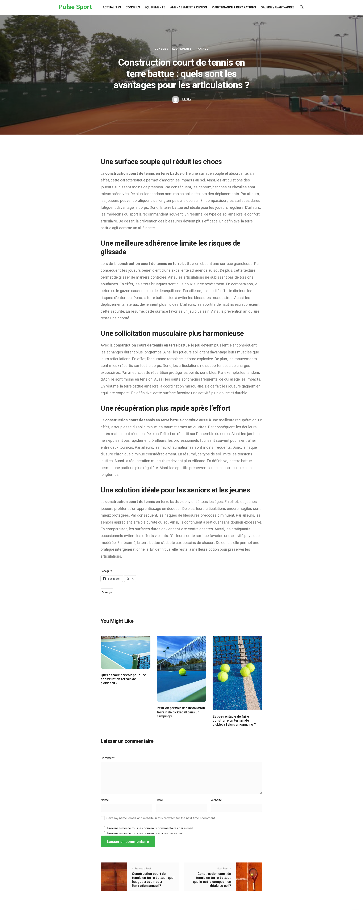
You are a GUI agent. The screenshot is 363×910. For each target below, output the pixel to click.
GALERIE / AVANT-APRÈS (278, 7)
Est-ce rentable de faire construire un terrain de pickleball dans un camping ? (234, 720)
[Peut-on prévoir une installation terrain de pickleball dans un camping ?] (181, 669)
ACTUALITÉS (112, 7)
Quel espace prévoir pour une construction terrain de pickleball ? (123, 679)
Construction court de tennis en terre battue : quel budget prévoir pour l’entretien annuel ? (153, 880)
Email (159, 800)
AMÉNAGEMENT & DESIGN (188, 7)
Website (216, 800)
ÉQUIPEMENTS (155, 7)
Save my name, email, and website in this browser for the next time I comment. (161, 818)
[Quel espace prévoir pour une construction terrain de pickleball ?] (125, 652)
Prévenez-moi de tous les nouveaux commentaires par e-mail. (150, 828)
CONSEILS (133, 7)
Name (105, 800)
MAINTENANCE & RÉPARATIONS (234, 7)
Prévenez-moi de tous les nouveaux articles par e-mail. (145, 833)
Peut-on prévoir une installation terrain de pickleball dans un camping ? (181, 712)
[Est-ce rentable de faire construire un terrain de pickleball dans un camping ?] (237, 673)
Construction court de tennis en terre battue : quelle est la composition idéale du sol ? (212, 880)
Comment (107, 758)
